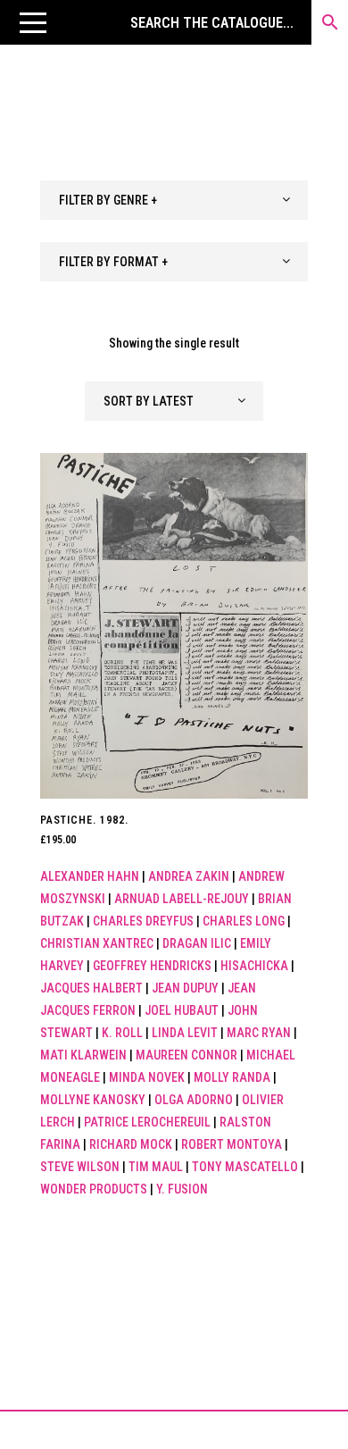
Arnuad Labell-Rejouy (181, 899)
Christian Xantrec (96, 943)
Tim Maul (155, 1167)
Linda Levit (185, 1033)
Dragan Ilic (196, 943)
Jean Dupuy (185, 988)
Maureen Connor (186, 1055)
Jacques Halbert (91, 988)
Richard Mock (130, 1144)
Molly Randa (232, 1077)
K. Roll (122, 1033)
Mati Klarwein (83, 1055)
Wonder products (93, 1189)
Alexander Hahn (89, 876)
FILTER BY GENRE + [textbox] (108, 200)
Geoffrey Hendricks (152, 966)
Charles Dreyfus (143, 921)
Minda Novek (147, 1077)
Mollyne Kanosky (92, 1100)
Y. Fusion (182, 1189)
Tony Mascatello (245, 1167)
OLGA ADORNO (193, 1100)
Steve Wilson (80, 1167)
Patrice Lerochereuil (147, 1122)
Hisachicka (254, 966)
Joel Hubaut (182, 1010)
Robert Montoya (231, 1144)
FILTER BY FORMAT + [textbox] (113, 262)
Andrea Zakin (188, 876)
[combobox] (174, 200)
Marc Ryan (259, 1033)
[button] (33, 22)
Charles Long (244, 921)
